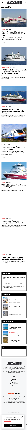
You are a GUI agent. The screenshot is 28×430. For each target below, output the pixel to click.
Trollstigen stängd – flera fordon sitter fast (14, 341)
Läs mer (3, 42)
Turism (10, 298)
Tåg (2, 144)
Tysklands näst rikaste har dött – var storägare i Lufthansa (15, 308)
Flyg (10, 305)
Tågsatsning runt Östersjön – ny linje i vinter (13, 148)
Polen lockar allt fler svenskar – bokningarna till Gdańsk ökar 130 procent (15, 301)
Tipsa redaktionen (14, 383)
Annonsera (14, 382)
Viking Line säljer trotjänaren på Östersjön (13, 186)
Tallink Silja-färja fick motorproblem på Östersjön (12, 222)
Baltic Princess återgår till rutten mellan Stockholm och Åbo (13, 34)
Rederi (3, 29)
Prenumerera (14, 380)
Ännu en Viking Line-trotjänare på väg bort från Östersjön (12, 111)
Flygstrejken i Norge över (15, 314)
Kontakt (14, 379)
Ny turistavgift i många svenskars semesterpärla (15, 334)
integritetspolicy (10, 287)
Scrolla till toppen (27, 422)
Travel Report (5, 67)
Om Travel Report (14, 378)
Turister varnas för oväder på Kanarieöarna (15, 328)
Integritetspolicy (14, 385)
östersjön (6, 7)
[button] (22, 416)
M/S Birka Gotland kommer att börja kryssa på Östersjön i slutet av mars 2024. (14, 72)
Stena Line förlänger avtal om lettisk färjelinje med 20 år (14, 258)
